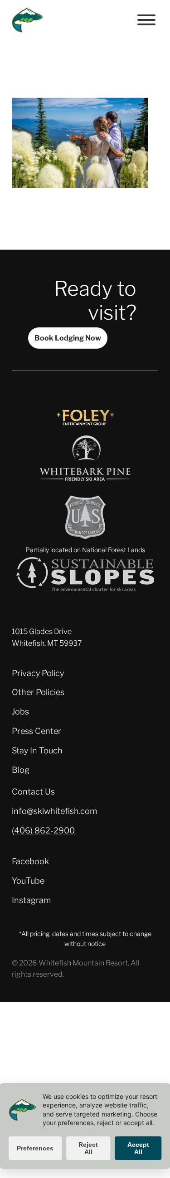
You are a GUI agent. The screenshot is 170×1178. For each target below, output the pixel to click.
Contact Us (33, 791)
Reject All (88, 1148)
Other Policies (38, 692)
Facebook (30, 861)
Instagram (31, 900)
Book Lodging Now (67, 337)
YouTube (28, 880)
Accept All (138, 1148)
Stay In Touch (37, 750)
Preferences (35, 1148)
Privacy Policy (38, 673)
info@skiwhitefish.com (54, 811)
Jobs (20, 711)
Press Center (36, 731)
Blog (20, 770)
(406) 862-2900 (43, 830)
